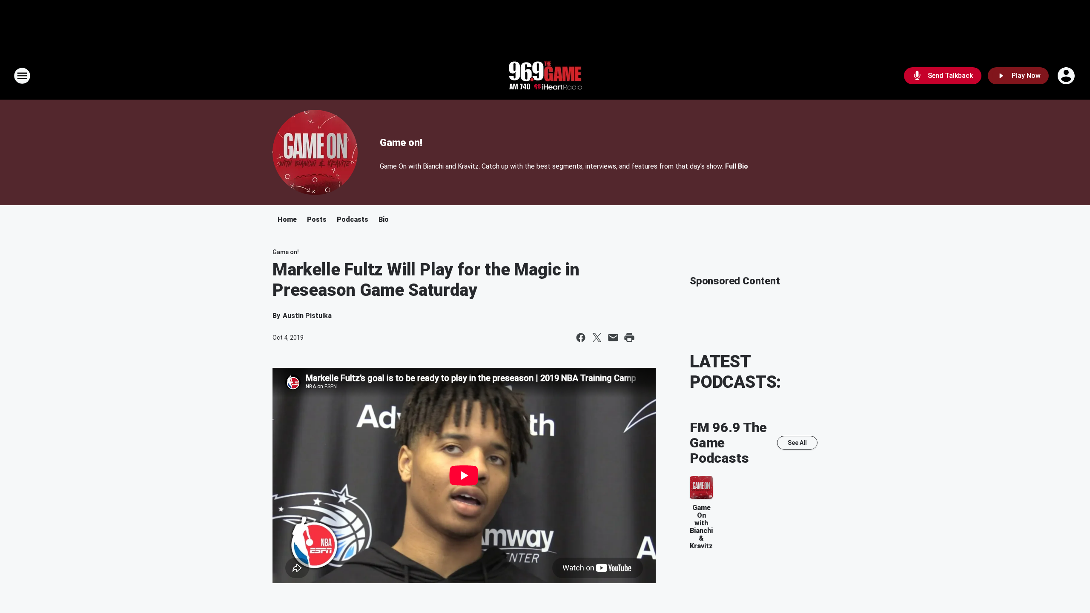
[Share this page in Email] (613, 338)
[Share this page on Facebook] (581, 338)
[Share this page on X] (597, 338)
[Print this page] (629, 338)
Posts (317, 219)
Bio (384, 219)
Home (287, 219)
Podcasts (352, 219)
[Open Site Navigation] (22, 75)
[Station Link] (545, 76)
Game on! (401, 143)
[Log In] (1067, 75)
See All (797, 442)
